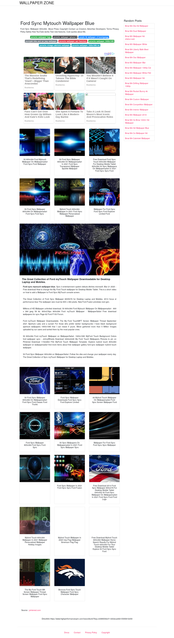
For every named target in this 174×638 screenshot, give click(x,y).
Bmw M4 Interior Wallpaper (136, 109)
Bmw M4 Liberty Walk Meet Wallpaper (136, 51)
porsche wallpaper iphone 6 (65, 37)
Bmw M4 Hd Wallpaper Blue (137, 128)
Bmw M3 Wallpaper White (136, 44)
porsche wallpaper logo (41, 37)
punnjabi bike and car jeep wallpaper (41, 41)
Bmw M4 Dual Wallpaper (135, 31)
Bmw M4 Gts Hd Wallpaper (136, 25)
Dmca (66, 632)
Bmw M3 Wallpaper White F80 (138, 73)
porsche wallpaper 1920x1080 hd (86, 45)
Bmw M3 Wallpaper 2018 (136, 114)
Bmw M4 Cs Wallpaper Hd (136, 133)
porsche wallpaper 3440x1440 (101, 41)
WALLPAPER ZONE (36, 2)
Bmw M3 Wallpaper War (135, 62)
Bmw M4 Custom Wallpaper (137, 99)
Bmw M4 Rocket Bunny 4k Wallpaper (136, 92)
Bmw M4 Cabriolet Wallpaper (137, 138)
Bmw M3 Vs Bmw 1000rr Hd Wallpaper (137, 121)
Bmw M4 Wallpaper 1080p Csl (138, 67)
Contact (77, 632)
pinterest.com (35, 610)
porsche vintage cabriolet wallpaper (55, 45)
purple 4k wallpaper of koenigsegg (93, 37)
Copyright (106, 632)
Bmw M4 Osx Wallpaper (135, 57)
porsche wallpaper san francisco (73, 41)
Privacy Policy (91, 632)
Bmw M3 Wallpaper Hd (135, 78)
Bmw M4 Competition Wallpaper (139, 104)
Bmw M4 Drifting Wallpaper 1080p (136, 84)
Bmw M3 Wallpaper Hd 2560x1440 (135, 37)
